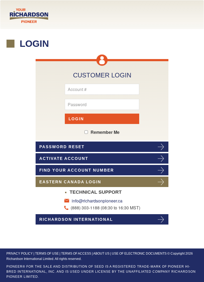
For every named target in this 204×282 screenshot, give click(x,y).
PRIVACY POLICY (19, 253)
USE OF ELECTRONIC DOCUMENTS (139, 253)
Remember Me (105, 132)
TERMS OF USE (47, 253)
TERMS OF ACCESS (76, 253)
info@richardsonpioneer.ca (96, 201)
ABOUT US (101, 253)
